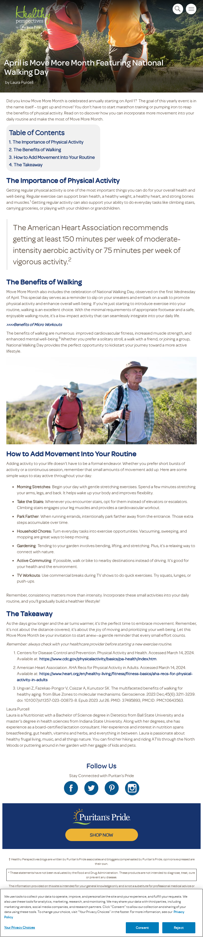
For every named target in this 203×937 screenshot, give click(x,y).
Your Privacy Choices (19, 927)
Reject (179, 927)
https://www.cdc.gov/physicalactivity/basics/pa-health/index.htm (97, 658)
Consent (142, 927)
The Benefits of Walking (37, 149)
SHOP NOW (101, 835)
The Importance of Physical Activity (48, 142)
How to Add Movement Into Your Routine (54, 157)
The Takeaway (28, 164)
